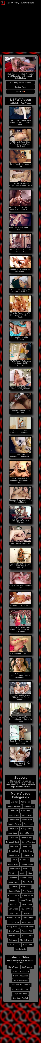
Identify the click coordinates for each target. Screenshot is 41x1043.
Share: (18, 91)
